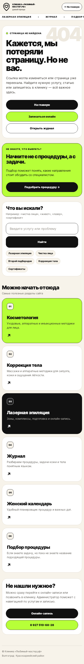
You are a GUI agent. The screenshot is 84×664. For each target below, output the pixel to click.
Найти (42, 242)
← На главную (72, 6)
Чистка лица (45, 253)
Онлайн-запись (42, 613)
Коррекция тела (48, 261)
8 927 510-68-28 (42, 625)
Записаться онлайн (42, 116)
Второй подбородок (20, 261)
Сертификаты (16, 268)
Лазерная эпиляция (19, 253)
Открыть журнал (42, 128)
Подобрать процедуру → (42, 187)
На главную (42, 104)
